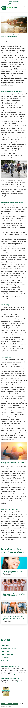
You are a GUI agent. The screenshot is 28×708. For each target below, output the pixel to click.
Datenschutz (5, 651)
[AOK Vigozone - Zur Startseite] (9, 8)
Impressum (4, 660)
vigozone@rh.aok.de (19, 674)
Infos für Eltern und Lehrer (9, 648)
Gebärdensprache (14, 4)
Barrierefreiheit (5, 657)
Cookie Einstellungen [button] (6, 706)
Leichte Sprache (14, 1)
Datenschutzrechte (7, 654)
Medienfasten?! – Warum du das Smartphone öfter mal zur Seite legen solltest (13, 618)
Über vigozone (5, 645)
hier (17, 682)
